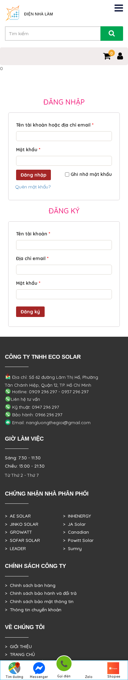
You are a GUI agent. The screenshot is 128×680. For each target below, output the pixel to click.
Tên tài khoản (33, 234)
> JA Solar (74, 524)
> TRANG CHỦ (20, 654)
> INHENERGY (77, 516)
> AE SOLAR (18, 516)
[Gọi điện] (64, 664)
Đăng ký (30, 312)
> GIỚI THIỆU (18, 646)
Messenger (39, 677)
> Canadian (76, 532)
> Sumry (72, 548)
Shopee (113, 676)
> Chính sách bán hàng (30, 585)
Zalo (89, 677)
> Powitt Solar (78, 540)
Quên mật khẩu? (33, 187)
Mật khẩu (28, 150)
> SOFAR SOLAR (22, 540)
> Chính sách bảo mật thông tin (39, 601)
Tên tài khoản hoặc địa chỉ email (55, 125)
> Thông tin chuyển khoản (33, 609)
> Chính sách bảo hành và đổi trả (40, 593)
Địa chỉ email (32, 258)
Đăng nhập (33, 175)
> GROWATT (18, 532)
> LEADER (15, 548)
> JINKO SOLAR (21, 524)
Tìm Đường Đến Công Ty (14, 677)
